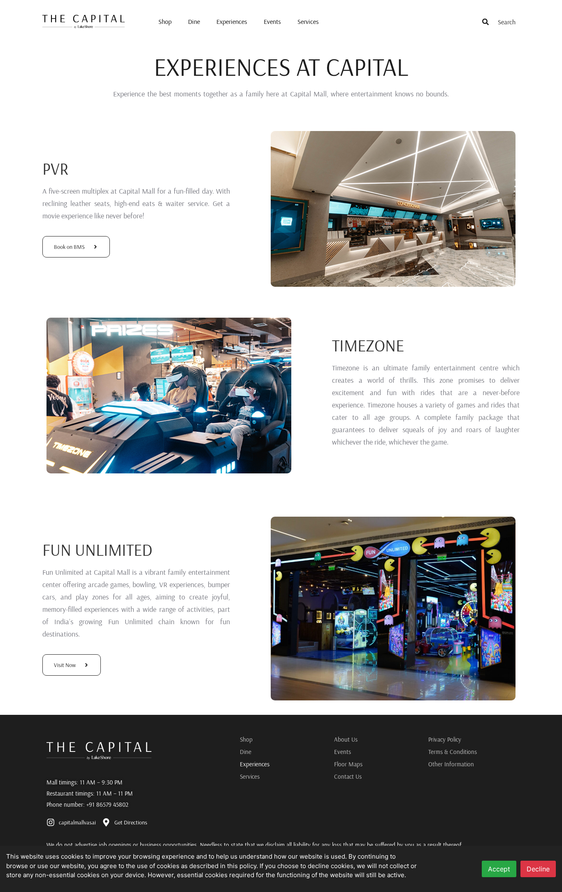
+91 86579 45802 (107, 804)
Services (308, 21)
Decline (538, 869)
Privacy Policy (444, 739)
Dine (194, 21)
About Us (346, 739)
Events (272, 21)
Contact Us (348, 776)
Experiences (231, 21)
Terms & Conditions (452, 752)
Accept (499, 869)
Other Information (451, 764)
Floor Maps (348, 764)
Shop (165, 21)
